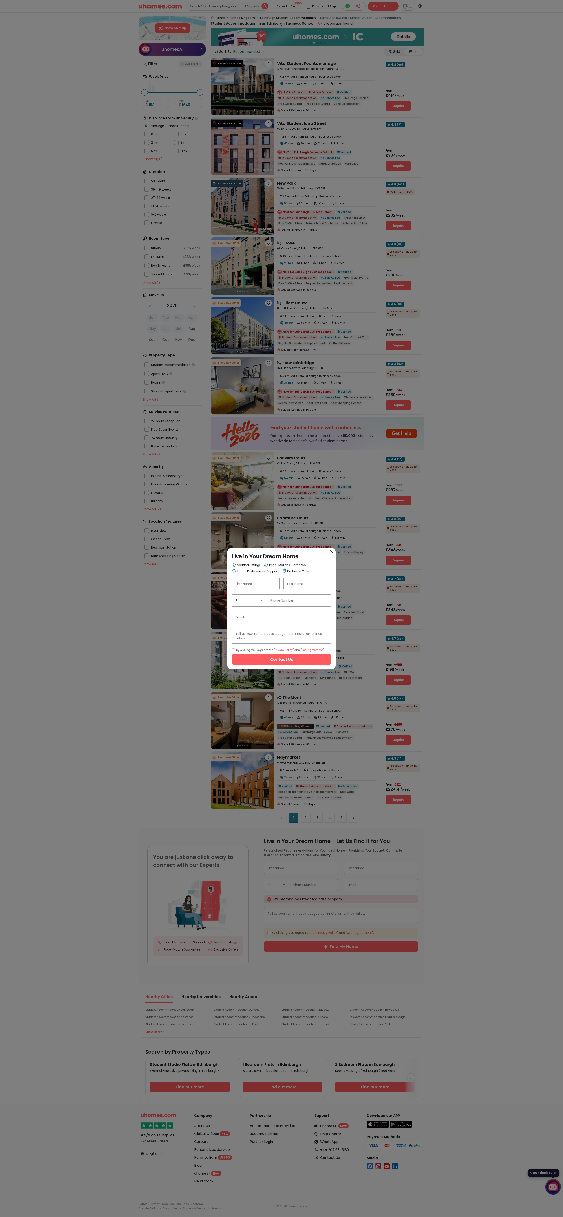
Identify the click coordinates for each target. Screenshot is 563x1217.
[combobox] (249, 600)
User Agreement (312, 650)
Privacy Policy (284, 650)
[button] (261, 600)
